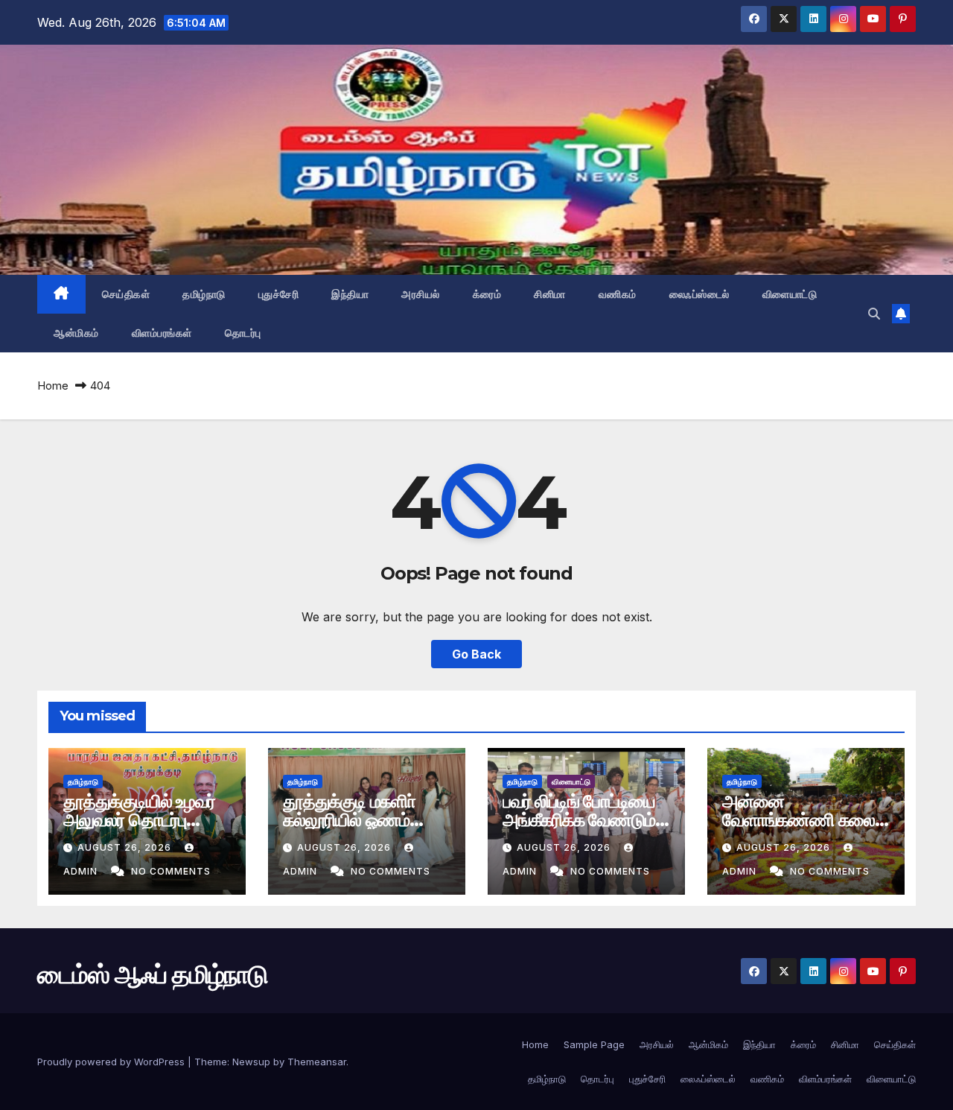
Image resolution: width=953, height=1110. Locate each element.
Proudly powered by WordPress (112, 1062)
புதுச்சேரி (278, 294)
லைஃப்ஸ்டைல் (699, 294)
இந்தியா (350, 294)
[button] (874, 313)
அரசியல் (420, 294)
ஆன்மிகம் (76, 333)
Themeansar (316, 1062)
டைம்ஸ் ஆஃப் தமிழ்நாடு (130, 157)
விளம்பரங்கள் (162, 333)
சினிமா (550, 294)
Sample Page (594, 1044)
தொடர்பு (243, 333)
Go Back (476, 654)
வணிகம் (618, 294)
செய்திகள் (126, 294)
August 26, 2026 (125, 847)
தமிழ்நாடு (204, 294)
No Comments (171, 871)
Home (52, 385)
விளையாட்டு (789, 294)
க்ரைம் (487, 294)
